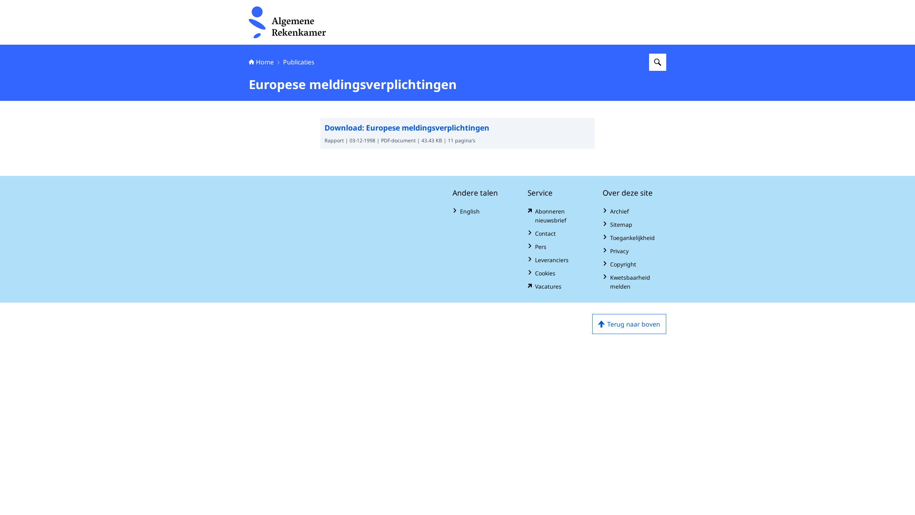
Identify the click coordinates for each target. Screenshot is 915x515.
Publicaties (298, 62)
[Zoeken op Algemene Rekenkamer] (657, 62)
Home (265, 62)
